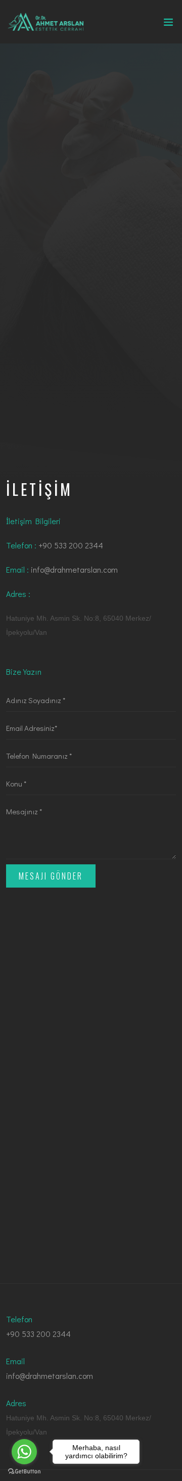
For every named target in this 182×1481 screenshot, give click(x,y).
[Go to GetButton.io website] (24, 1471)
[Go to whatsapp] (24, 1451)
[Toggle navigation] (168, 24)
